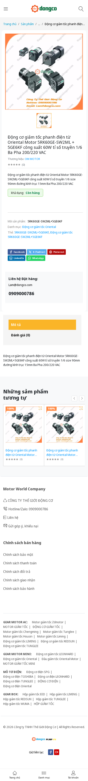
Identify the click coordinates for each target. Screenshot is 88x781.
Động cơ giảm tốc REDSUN (58, 641)
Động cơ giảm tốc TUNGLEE (20, 646)
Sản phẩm (27, 24)
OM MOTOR (32, 159)
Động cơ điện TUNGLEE (18, 681)
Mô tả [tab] (16, 324)
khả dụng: (17, 193)
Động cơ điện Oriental (17, 686)
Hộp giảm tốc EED (34, 694)
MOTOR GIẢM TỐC (15, 627)
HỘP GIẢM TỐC (44, 704)
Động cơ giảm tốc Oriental (39, 227)
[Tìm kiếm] (82, 8)
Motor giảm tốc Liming (51, 636)
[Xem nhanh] (40, 408)
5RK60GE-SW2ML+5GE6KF (31, 232)
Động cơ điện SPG (38, 672)
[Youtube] (56, 752)
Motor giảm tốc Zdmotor (47, 622)
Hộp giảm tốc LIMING (63, 694)
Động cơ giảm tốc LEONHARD (54, 654)
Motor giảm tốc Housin (17, 636)
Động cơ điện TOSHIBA (18, 676)
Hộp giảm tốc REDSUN (17, 699)
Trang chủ (9, 24)
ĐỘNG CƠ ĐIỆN (48, 681)
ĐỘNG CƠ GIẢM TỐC (46, 627)
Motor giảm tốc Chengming (20, 632)
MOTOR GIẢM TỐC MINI (19, 664)
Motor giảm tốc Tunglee (58, 632)
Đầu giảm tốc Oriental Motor (60, 659)
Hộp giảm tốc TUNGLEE (51, 699)
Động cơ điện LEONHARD (54, 676)
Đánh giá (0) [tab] (20, 335)
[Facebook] (50, 752)
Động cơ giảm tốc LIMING (19, 641)
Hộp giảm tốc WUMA (16, 704)
